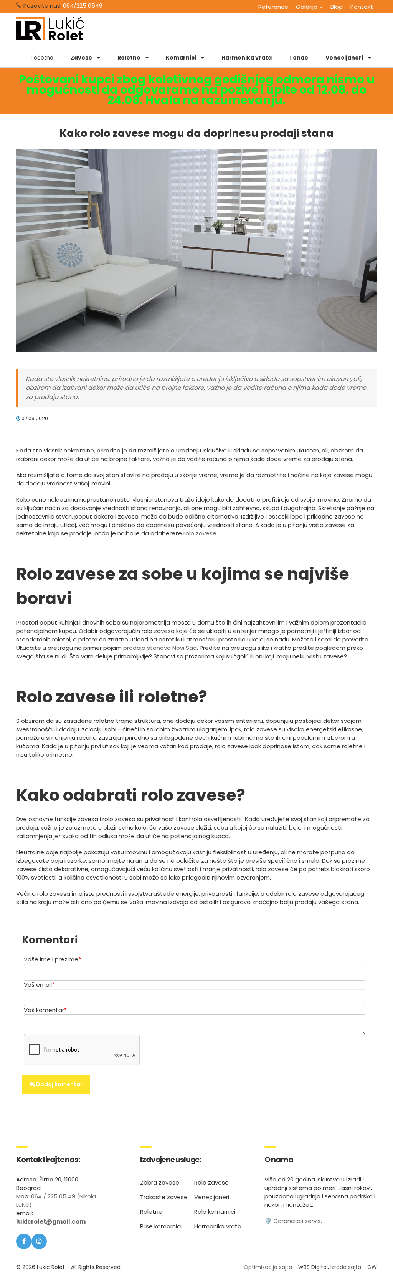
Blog (336, 7)
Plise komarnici (161, 1226)
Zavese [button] (82, 57)
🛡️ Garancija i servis (292, 1221)
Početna (42, 57)
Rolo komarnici (214, 1212)
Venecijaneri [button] (344, 57)
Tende (298, 57)
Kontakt (361, 7)
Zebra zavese (159, 1182)
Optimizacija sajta (268, 1267)
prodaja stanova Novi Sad (160, 648)
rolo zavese (199, 533)
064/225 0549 (82, 6)
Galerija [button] (307, 7)
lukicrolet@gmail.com (51, 1222)
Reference (273, 7)
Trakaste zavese (164, 1197)
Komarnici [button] (181, 57)
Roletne (151, 1212)
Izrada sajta (345, 1267)
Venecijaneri (211, 1197)
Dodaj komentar (59, 1084)
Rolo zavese (211, 1182)
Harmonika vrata (246, 57)
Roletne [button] (129, 57)
